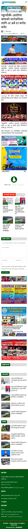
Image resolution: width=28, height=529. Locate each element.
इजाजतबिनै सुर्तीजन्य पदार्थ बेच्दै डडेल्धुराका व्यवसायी (18, 427)
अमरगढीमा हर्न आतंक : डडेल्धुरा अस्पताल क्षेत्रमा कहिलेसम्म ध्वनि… (17, 453)
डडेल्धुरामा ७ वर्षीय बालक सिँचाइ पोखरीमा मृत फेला (18, 404)
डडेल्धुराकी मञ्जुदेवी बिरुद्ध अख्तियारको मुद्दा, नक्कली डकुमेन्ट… (18, 436)
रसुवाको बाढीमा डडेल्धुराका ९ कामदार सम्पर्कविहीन (19, 413)
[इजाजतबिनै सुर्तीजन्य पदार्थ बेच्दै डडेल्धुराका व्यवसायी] (5, 428)
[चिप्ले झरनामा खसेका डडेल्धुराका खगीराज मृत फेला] (5, 461)
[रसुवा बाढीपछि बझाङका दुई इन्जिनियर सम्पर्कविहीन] (8, 220)
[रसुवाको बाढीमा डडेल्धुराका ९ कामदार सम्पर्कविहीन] (5, 414)
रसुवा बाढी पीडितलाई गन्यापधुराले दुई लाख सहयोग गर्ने (19, 380)
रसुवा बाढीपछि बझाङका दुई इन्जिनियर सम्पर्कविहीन (18, 396)
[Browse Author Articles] (14, 179)
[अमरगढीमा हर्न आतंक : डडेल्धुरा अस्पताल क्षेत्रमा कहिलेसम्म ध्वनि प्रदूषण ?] (5, 453)
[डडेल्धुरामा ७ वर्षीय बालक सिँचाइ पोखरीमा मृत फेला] (20, 220)
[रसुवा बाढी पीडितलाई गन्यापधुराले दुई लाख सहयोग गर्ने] (8, 201)
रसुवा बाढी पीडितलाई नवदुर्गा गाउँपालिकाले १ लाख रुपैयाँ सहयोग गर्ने (19, 389)
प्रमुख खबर (5, 204)
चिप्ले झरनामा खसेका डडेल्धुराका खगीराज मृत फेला (19, 460)
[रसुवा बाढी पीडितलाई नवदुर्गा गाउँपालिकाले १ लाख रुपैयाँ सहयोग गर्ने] (20, 201)
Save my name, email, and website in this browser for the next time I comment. (14, 267)
